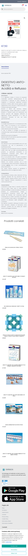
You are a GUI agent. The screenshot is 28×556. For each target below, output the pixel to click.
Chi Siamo (4, 510)
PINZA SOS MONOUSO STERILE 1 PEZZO (14, 247)
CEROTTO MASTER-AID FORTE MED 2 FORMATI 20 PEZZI (14, 277)
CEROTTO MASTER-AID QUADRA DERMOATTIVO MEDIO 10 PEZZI (14, 454)
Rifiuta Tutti (14, 553)
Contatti (4, 514)
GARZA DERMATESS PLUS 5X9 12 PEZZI (14, 424)
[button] (26, 5)
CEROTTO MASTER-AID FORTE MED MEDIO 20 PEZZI (14, 395)
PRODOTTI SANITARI (11, 57)
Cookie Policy (8, 542)
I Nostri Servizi (5, 512)
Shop (3, 508)
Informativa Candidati (7, 523)
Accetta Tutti (14, 546)
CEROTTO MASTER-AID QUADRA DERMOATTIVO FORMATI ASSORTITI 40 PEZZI (14, 365)
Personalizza (14, 549)
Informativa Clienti (6, 521)
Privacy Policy (5, 516)
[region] (14, 542)
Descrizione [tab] (5, 66)
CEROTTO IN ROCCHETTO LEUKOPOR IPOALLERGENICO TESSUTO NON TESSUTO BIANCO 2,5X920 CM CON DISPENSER (14, 336)
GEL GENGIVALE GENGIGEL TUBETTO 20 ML (14, 306)
